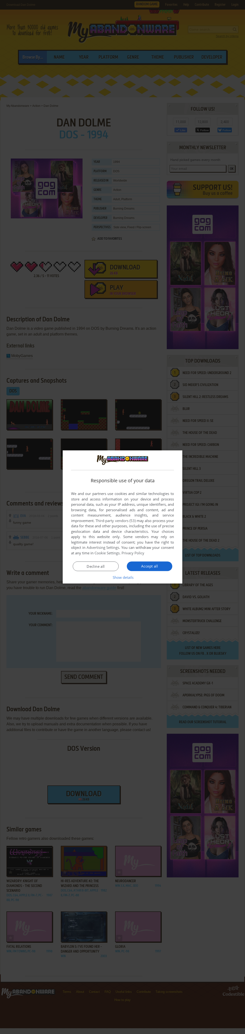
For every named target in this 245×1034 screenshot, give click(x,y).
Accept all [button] (149, 566)
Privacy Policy (133, 553)
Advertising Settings (103, 547)
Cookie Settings (107, 553)
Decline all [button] (96, 566)
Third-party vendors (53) (115, 520)
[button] (123, 577)
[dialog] (122, 517)
